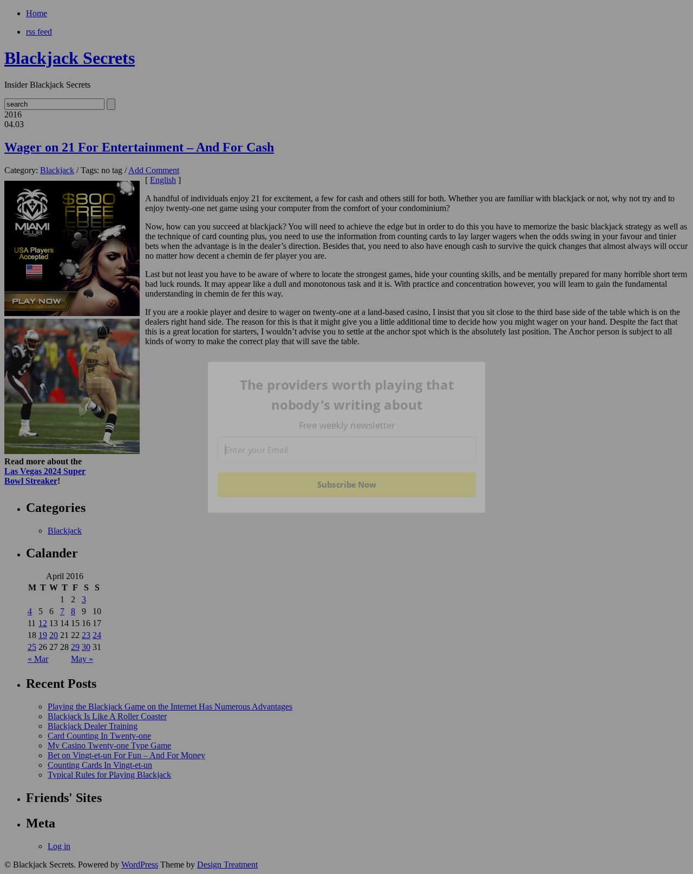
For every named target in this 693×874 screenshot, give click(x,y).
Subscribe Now (346, 484)
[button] (347, 395)
